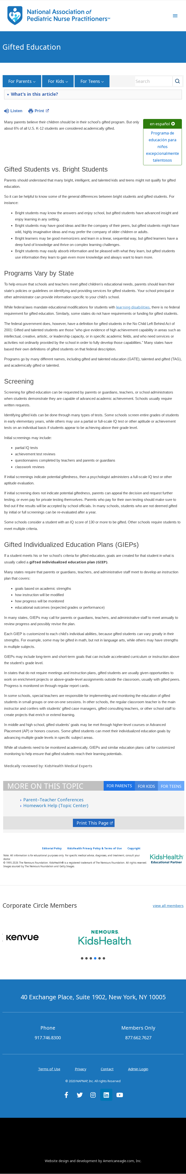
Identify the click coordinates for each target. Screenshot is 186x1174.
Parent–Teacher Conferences (53, 800)
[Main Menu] (175, 15)
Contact (107, 1068)
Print (39, 111)
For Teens (90, 81)
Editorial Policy (52, 848)
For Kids (56, 81)
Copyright (133, 848)
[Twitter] (80, 1095)
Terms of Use (49, 1068)
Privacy (80, 1068)
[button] (168, 905)
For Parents (19, 81)
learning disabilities (133, 307)
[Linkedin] (106, 1095)
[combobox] (157, 81)
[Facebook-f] (66, 1095)
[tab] (171, 786)
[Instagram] (93, 1095)
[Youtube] (120, 1095)
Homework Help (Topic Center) (55, 805)
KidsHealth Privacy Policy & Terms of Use (94, 848)
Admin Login (138, 1068)
